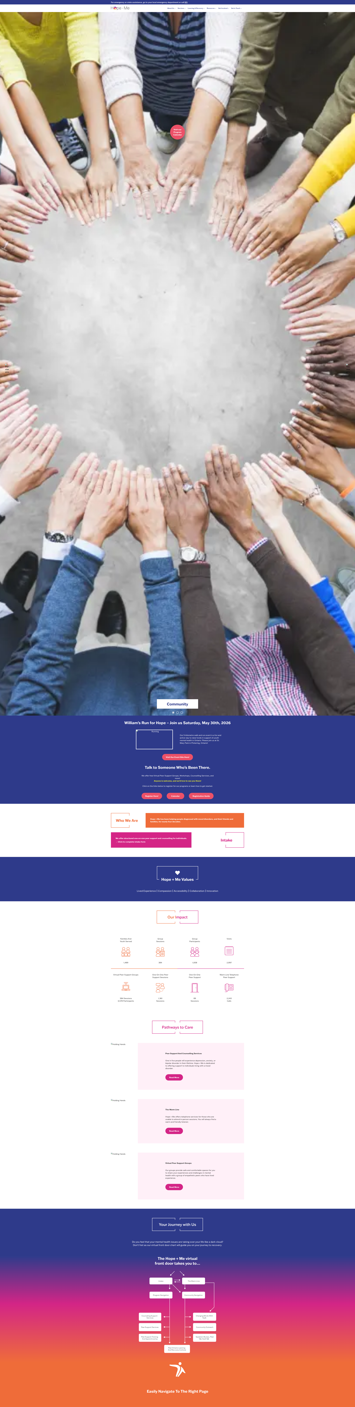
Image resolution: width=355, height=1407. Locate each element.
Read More (174, 1077)
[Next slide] (348, 368)
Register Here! (151, 796)
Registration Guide (201, 796)
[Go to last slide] (7, 368)
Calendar (175, 796)
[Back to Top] (351, 1403)
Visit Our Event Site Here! (177, 757)
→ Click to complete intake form (130, 842)
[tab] (173, 712)
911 (186, 2)
